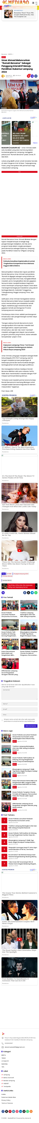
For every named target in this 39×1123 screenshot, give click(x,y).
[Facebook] (24, 592)
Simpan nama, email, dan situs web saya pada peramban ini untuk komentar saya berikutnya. (19, 720)
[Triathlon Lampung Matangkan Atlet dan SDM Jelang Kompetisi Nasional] (28, 605)
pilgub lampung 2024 (21, 574)
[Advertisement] (19, 31)
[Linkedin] (20, 1111)
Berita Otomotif (9, 1078)
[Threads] (24, 1111)
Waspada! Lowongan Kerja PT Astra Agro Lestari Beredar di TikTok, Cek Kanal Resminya (23, 848)
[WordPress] (13, 1111)
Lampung (7, 1075)
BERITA (3, 57)
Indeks (4, 1094)
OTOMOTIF (5, 1061)
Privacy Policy (6, 1100)
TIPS (3, 1067)
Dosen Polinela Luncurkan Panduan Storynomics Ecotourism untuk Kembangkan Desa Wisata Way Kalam (10, 615)
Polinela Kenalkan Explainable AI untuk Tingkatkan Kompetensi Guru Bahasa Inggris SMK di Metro (19, 263)
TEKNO (4, 1058)
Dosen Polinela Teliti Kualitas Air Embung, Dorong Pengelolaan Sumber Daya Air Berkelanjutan (9, 634)
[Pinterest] (10, 1111)
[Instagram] (17, 1111)
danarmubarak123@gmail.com (15, 1047)
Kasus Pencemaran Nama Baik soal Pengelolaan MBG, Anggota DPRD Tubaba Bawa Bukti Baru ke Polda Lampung (9, 653)
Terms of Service (7, 1103)
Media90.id (9, 75)
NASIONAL (5, 1064)
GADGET (6, 1083)
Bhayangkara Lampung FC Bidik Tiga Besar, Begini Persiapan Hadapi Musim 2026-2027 (28, 634)
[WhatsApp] (35, 592)
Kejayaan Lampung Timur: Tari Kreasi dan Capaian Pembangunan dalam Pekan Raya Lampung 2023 (18, 347)
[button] (33, 3)
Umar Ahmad (8, 576)
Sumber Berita (7, 580)
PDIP (10, 574)
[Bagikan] (35, 76)
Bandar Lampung (9, 1081)
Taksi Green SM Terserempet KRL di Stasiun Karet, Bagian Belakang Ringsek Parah (22, 863)
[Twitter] (28, 592)
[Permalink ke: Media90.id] (4, 76)
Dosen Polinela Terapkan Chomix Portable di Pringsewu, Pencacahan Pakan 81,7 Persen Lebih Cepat (28, 653)
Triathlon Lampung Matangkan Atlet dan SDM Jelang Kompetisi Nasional (27, 615)
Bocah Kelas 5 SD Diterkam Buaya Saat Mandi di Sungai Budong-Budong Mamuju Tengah (23, 856)
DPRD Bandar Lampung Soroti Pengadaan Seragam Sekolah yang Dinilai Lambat (10, 673)
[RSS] (31, 1111)
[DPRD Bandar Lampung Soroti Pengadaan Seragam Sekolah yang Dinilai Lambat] (10, 663)
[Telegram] (32, 592)
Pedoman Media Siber (9, 1097)
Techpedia (7, 1086)
